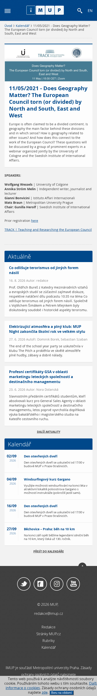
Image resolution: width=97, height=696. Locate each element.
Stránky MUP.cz (48, 633)
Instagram (56, 584)
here (34, 220)
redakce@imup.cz (48, 613)
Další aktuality (48, 432)
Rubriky (48, 640)
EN (90, 10)
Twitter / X (23, 584)
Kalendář (23, 26)
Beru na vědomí (61, 692)
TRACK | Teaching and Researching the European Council (48, 229)
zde (45, 692)
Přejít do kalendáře (48, 551)
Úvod (8, 26)
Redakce (48, 627)
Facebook (40, 584)
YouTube (73, 584)
